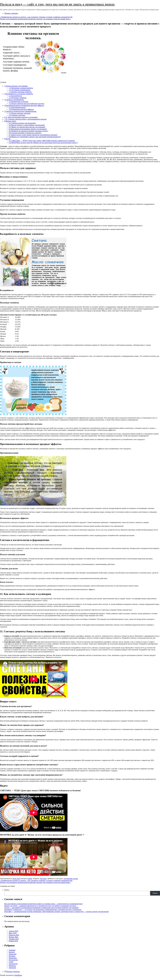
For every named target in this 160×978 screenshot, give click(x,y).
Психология (13, 960)
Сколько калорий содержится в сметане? (25, 133)
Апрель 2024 (13, 931)
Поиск (6, 890)
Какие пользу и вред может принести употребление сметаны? (33, 135)
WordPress (18, 975)
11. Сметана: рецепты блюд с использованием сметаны (25, 119)
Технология (13, 964)
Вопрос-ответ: (10, 121)
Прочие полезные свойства (20, 92)
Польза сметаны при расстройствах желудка (26, 103)
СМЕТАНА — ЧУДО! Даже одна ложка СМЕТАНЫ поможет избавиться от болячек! (42, 141)
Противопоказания (17, 107)
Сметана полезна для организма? (22, 123)
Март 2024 (13, 933)
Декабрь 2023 (14, 939)
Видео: (7, 139)
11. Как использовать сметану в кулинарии (21, 117)
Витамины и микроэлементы (21, 88)
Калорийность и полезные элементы (18, 94)
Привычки (13, 958)
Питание (43, 878)
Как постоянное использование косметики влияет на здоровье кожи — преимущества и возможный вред (43, 904)
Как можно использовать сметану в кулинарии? (28, 129)
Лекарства (12, 954)
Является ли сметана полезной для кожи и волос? (28, 131)
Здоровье (12, 950)
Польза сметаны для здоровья (16, 86)
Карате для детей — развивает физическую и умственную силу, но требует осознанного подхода (40, 906)
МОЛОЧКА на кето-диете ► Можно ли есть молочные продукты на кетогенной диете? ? (43, 143)
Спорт (11, 962)
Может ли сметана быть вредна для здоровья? (27, 127)
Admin (29, 878)
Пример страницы (11, 13)
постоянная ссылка (71, 878)
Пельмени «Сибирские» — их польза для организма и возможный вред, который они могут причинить (42, 910)
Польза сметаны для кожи (19, 113)
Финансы (12, 966)
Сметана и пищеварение (14, 100)
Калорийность (15, 96)
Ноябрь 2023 (13, 941)
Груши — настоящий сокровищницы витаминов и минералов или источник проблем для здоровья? (41, 908)
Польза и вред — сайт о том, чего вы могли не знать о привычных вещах (57, 4)
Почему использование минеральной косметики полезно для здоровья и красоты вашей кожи (35, 19)
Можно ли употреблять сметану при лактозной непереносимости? (35, 137)
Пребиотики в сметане (18, 102)
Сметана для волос (17, 115)
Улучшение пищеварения (19, 90)
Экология (12, 968)
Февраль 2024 (14, 935)
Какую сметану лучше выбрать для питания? (27, 125)
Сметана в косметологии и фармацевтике (20, 111)
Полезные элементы (17, 98)
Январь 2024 (13, 937)
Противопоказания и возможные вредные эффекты (24, 105)
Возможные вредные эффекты (21, 109)
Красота (12, 952)
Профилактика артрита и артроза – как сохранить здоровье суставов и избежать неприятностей (36, 17)
